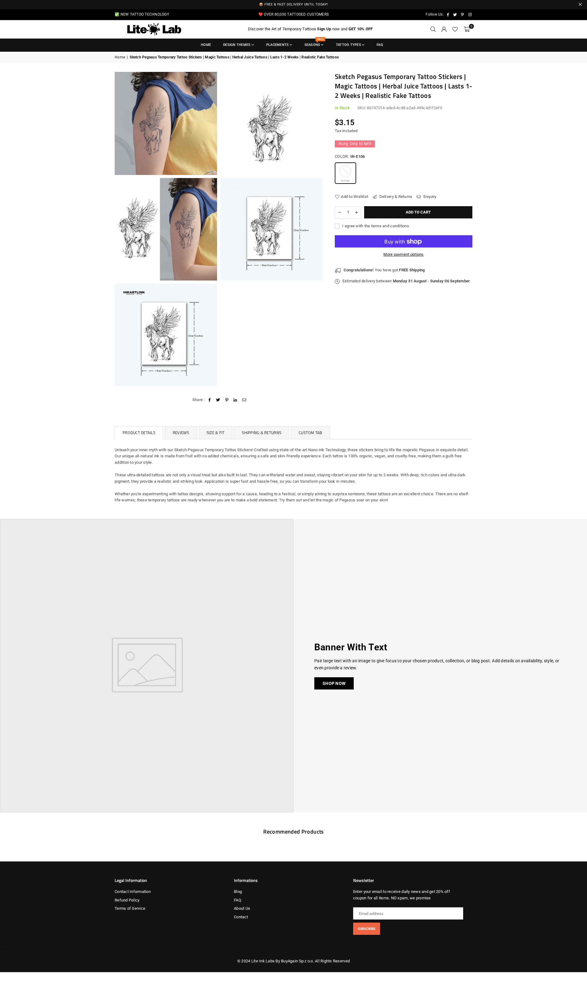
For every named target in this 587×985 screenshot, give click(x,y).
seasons (314, 43)
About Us (242, 908)
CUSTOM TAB (310, 432)
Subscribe (366, 929)
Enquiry (429, 196)
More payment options (403, 254)
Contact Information (133, 891)
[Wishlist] (455, 29)
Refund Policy (127, 900)
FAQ (380, 45)
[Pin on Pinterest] (227, 400)
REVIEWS (181, 432)
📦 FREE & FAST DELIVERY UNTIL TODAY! (293, 4)
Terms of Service (130, 908)
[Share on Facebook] (209, 400)
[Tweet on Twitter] (218, 400)
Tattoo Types (348, 45)
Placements (277, 45)
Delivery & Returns (395, 196)
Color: (350, 156)
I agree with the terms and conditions (375, 226)
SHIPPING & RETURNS (261, 432)
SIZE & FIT (216, 432)
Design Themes (236, 45)
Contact (241, 917)
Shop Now (334, 683)
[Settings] (443, 29)
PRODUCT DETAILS (139, 432)
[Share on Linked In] (235, 400)
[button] (466, 29)
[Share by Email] (244, 400)
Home (206, 45)
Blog (238, 891)
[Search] (432, 29)
